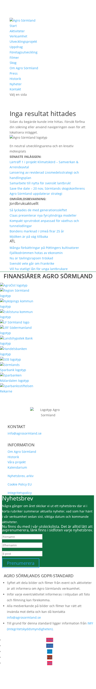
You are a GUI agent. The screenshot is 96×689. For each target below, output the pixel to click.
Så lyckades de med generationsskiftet (38, 210)
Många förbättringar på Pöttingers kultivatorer (44, 248)
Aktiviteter (17, 31)
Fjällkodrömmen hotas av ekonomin (36, 253)
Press (14, 73)
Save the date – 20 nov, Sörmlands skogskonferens (47, 188)
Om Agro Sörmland (24, 68)
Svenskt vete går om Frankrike (32, 263)
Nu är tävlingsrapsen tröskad (31, 258)
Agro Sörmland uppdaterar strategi (36, 193)
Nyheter (16, 84)
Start (13, 26)
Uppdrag (16, 47)
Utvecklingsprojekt (23, 41)
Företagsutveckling (24, 52)
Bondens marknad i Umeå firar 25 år (37, 231)
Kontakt (15, 89)
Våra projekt (17, 462)
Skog (13, 63)
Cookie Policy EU (20, 484)
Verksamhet (18, 36)
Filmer (14, 57)
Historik (15, 79)
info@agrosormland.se (25, 433)
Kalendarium (17, 467)
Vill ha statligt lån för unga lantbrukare (39, 269)
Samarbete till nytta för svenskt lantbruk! (40, 183)
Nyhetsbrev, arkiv (20, 476)
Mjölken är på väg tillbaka (29, 236)
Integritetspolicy (20, 493)
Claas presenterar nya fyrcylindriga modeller (43, 215)
